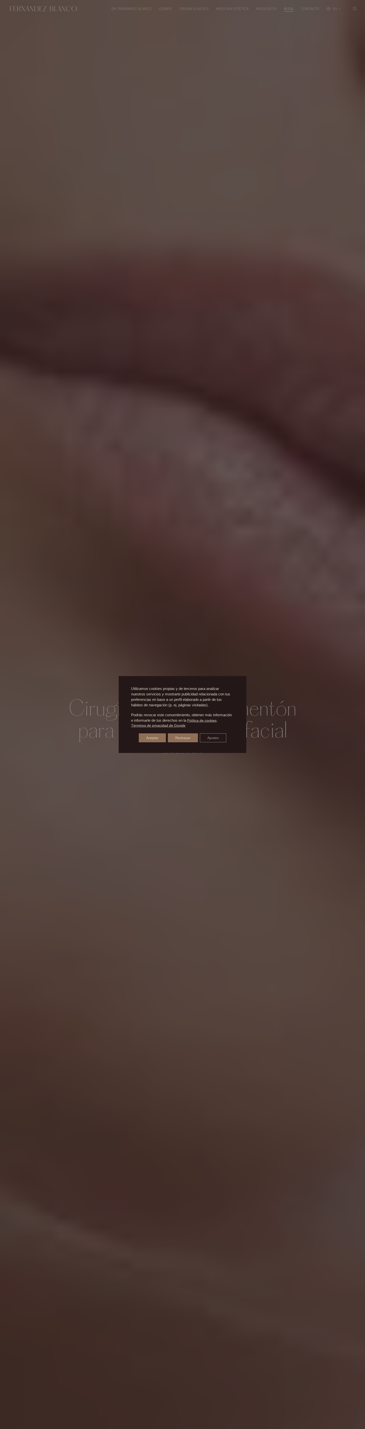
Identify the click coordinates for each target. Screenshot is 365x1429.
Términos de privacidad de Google (158, 725)
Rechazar (182, 738)
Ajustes (213, 738)
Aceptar (152, 738)
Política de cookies (202, 720)
